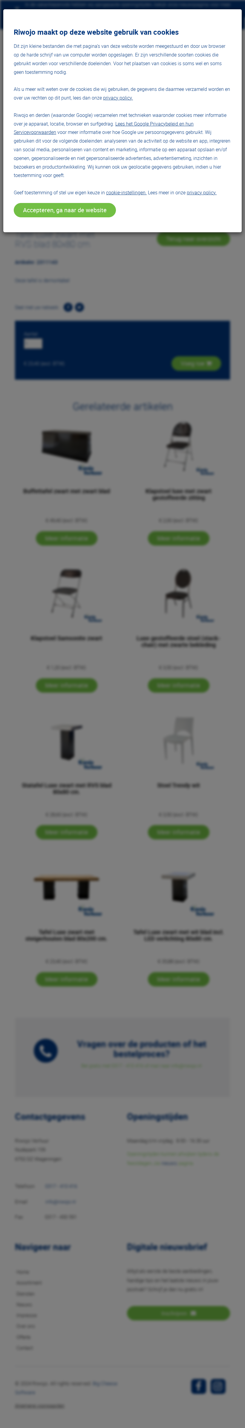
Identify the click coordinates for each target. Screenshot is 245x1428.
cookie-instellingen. (126, 192)
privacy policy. (118, 97)
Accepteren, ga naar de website (65, 210)
